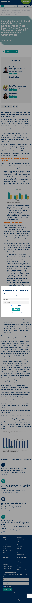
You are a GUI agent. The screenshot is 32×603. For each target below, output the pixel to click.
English (14, 305)
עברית (19, 305)
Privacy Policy (20, 313)
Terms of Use (11, 313)
